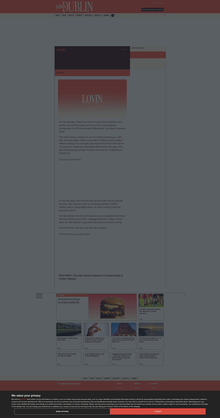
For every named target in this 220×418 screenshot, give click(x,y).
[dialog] (110, 404)
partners (23, 399)
